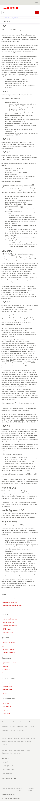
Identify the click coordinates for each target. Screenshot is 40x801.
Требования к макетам (10, 663)
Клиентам (6, 703)
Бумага (4, 738)
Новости (4, 788)
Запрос (5, 693)
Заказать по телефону (10, 602)
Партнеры (20, 726)
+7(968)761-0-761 (8, 766)
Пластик (4, 741)
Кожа (27, 738)
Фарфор (4, 744)
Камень (16, 738)
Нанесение (11, 788)
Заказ (10, 750)
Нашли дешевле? (8, 686)
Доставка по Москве (9, 642)
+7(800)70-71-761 (8, 762)
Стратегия (5, 731)
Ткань (29, 741)
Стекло (23, 741)
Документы (20, 731)
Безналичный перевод (10, 619)
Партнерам (6, 710)
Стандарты (6, 669)
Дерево (10, 738)
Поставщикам (7, 706)
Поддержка (14, 18)
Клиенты (15, 722)
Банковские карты (8, 622)
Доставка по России (9, 646)
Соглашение (24, 722)
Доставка (4, 750)
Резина (10, 741)
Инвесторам (6, 713)
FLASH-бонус (7, 629)
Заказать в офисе (8, 609)
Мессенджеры (7, 773)
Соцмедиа (5, 726)
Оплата (27, 750)
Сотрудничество (15, 753)
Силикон (17, 741)
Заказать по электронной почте (12, 605)
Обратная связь (19, 750)
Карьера (12, 731)
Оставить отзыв (7, 689)
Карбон (22, 738)
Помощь (6, 18)
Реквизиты (32, 722)
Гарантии (5, 666)
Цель (32, 726)
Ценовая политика (8, 632)
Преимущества (6, 722)
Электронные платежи (10, 626)
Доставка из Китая (8, 649)
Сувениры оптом (31, 789)
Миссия (26, 726)
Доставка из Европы (9, 653)
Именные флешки (19, 789)
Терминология (7, 673)
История (12, 726)
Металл (33, 738)
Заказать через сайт (9, 599)
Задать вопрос (7, 683)
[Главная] (10, 8)
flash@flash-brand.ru (9, 769)
